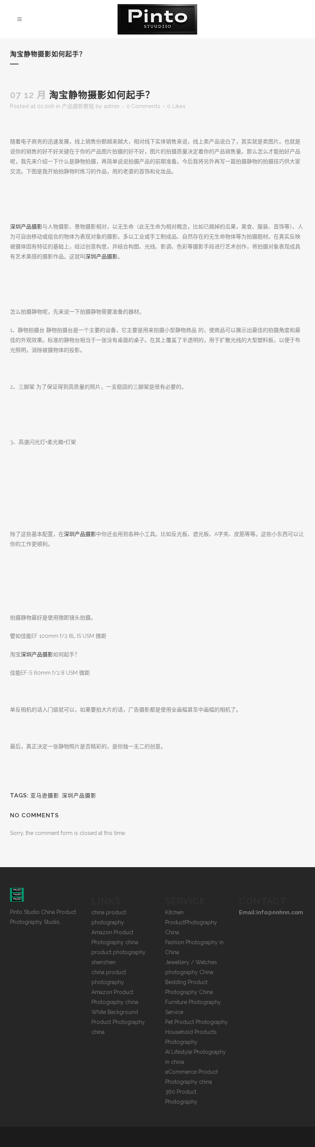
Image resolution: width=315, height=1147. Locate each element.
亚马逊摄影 (44, 795)
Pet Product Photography (196, 1022)
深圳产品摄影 (26, 226)
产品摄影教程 (78, 106)
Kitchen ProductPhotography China (191, 922)
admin (111, 106)
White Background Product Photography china (118, 1022)
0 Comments (143, 106)
